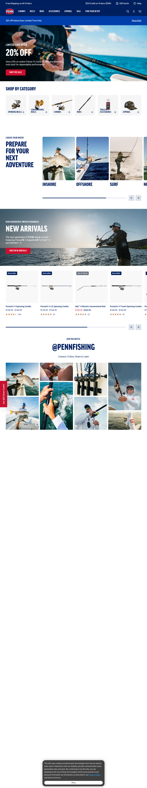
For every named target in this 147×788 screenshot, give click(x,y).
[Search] (127, 11)
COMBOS (21, 11)
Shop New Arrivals (18, 251)
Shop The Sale (15, 72)
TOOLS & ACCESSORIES (105, 111)
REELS (32, 11)
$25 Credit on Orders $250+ (98, 3)
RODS (42, 11)
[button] (131, 198)
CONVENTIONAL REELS (37, 111)
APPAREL (68, 11)
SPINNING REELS (15, 112)
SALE (79, 11)
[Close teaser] (8, 380)
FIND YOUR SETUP (92, 11)
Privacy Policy (94, 775)
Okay (73, 783)
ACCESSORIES (54, 11)
